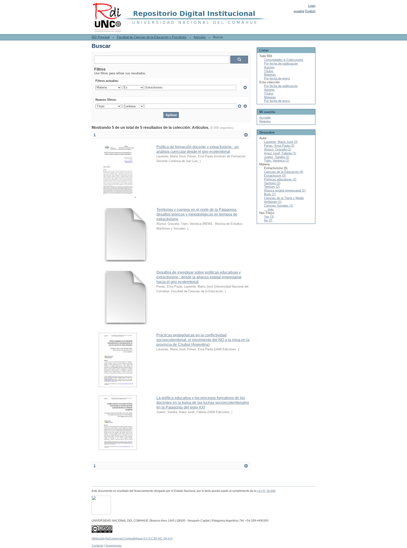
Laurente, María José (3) (280, 142)
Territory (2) (272, 186)
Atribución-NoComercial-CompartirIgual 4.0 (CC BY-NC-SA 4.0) (132, 538)
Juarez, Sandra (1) (276, 157)
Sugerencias (113, 545)
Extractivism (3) (275, 175)
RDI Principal (101, 37)
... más (269, 209)
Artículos (200, 37)
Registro (265, 121)
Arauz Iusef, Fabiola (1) (280, 153)
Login (311, 6)
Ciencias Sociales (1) (278, 205)
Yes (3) (269, 216)
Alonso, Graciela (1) (277, 149)
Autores (269, 67)
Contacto (97, 545)
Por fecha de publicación (281, 63)
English (310, 11)
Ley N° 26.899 (266, 491)
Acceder (265, 117)
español (299, 11)
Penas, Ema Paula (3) (279, 145)
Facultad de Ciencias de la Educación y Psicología (151, 37)
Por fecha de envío (277, 78)
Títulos (268, 71)
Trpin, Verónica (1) (276, 160)
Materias (270, 74)
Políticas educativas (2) (280, 179)
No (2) (268, 220)
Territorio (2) (272, 183)
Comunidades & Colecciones (283, 60)
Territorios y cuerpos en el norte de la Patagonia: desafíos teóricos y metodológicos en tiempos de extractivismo (196, 214)
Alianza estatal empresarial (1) (284, 190)
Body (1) (270, 194)
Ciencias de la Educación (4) (283, 172)
